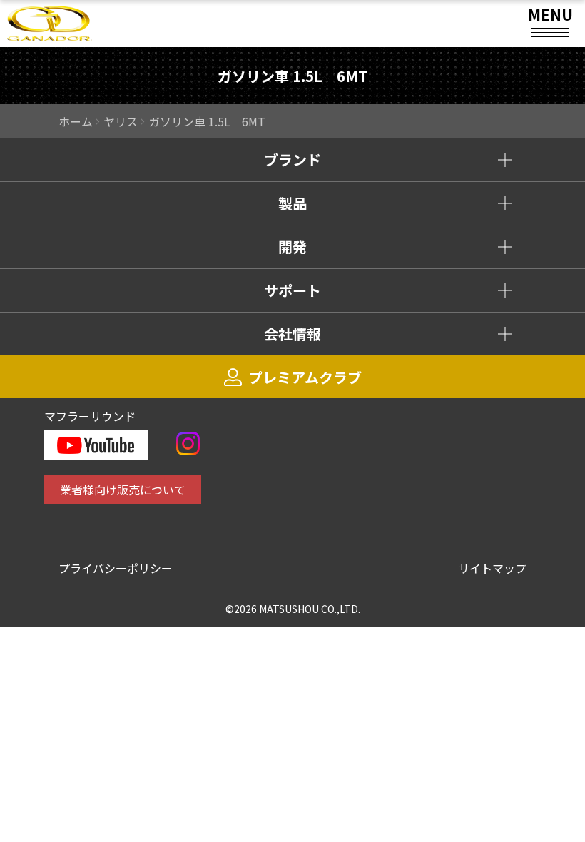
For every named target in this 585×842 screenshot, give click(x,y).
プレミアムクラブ (305, 377)
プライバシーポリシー (115, 568)
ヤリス (120, 121)
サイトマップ (492, 568)
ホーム (75, 121)
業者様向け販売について (122, 489)
